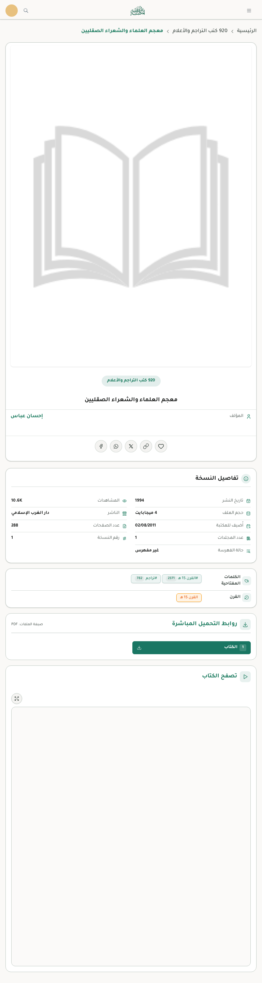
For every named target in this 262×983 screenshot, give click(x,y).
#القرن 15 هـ (183, 578)
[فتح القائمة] (249, 10)
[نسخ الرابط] (146, 446)
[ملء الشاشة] (16, 698)
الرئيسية (247, 31)
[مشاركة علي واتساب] (116, 446)
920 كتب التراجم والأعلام (200, 31)
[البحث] (25, 10)
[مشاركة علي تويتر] (131, 446)
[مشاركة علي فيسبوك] (101, 446)
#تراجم (147, 578)
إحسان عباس (27, 416)
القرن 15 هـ (189, 597)
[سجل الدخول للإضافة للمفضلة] (161, 446)
